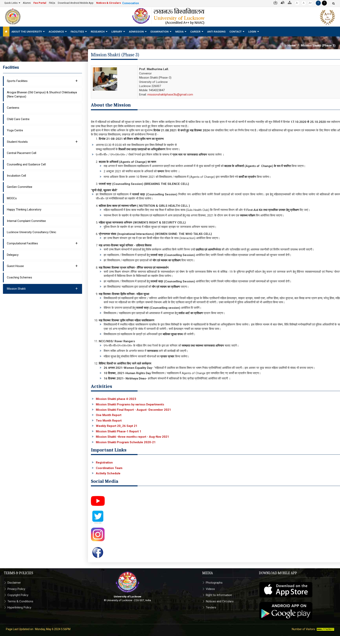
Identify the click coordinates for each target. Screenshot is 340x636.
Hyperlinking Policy (19, 607)
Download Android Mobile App (75, 2)
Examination (160, 31)
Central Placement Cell (21, 153)
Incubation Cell (16, 175)
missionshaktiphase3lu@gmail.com (170, 94)
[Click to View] (98, 500)
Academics (56, 31)
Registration (104, 462)
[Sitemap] (290, 2)
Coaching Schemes (19, 277)
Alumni (27, 2)
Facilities (77, 31)
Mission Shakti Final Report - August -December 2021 (133, 410)
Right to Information (219, 595)
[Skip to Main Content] (275, 2)
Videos (210, 589)
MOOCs (12, 198)
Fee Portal (39, 2)
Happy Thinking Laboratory (24, 209)
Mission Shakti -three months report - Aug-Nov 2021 (132, 437)
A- (297, 2)
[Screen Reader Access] (283, 2)
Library (116, 31)
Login (252, 31)
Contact (235, 31)
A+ (310, 2)
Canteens (13, 107)
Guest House (42, 265)
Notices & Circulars (108, 2)
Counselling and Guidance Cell (26, 164)
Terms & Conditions (20, 601)
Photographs (214, 582)
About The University (26, 31)
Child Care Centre (18, 119)
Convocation (130, 3)
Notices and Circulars (220, 601)
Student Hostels (42, 141)
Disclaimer (14, 582)
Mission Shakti (42, 288)
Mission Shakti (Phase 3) (318, 45)
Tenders (211, 607)
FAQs (52, 2)
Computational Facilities (42, 243)
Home (291, 45)
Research (98, 31)
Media (179, 31)
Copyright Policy (17, 595)
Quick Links (11, 2)
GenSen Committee (19, 187)
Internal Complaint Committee (26, 221)
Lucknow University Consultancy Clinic (31, 232)
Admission (136, 31)
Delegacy (12, 255)
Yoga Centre (15, 130)
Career (195, 31)
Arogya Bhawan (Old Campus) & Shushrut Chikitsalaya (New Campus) (42, 94)
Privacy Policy (16, 589)
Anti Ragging (216, 31)
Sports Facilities (42, 80)
